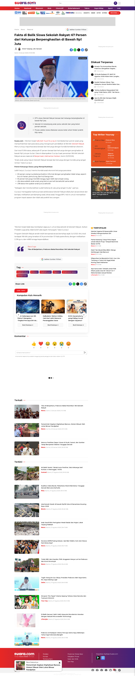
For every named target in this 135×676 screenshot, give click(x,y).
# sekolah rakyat (23, 272)
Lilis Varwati (37, 49)
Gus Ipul (52, 141)
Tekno (86, 8)
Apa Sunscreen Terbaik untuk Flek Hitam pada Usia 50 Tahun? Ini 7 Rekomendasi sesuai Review (103, 271)
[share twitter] (79, 50)
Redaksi (45, 654)
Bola (49, 8)
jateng (104, 13)
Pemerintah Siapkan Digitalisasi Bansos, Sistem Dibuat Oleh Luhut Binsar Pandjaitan (43, 667)
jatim (99, 13)
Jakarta (87, 13)
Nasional (27, 8)
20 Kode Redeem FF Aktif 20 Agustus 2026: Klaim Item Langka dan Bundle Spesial (106, 76)
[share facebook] (71, 50)
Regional (114, 13)
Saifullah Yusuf (42, 141)
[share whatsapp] (75, 50)
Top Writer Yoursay (103, 134)
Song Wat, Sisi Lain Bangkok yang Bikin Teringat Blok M (105, 193)
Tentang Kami (48, 659)
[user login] (115, 3)
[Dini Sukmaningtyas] (99, 148)
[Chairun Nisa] (98, 141)
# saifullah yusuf (46, 272)
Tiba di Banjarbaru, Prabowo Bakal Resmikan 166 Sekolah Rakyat (54, 249)
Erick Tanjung (27, 49)
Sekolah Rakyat (78, 144)
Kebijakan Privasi (73, 656)
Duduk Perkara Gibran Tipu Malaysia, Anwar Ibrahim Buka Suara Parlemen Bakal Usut (107, 84)
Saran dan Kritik (73, 659)
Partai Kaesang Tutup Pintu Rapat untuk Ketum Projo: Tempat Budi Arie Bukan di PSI (104, 242)
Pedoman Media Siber (75, 654)
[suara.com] (25, 4)
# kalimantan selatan (69, 272)
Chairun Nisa (110, 140)
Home (17, 8)
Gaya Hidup (98, 8)
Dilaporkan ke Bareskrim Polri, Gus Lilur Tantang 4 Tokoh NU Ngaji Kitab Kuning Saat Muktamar (105, 260)
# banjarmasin (22, 275)
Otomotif (59, 8)
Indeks (120, 8)
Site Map (71, 661)
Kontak (45, 656)
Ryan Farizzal (111, 161)
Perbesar (83, 58)
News (23, 29)
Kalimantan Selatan (52, 156)
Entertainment (74, 8)
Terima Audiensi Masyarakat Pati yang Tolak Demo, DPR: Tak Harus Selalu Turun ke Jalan (106, 92)
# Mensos (34, 272)
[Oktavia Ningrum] (100, 156)
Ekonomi (39, 8)
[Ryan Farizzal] (99, 162)
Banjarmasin (39, 156)
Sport (110, 8)
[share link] (86, 50)
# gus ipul (57, 272)
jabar (93, 13)
